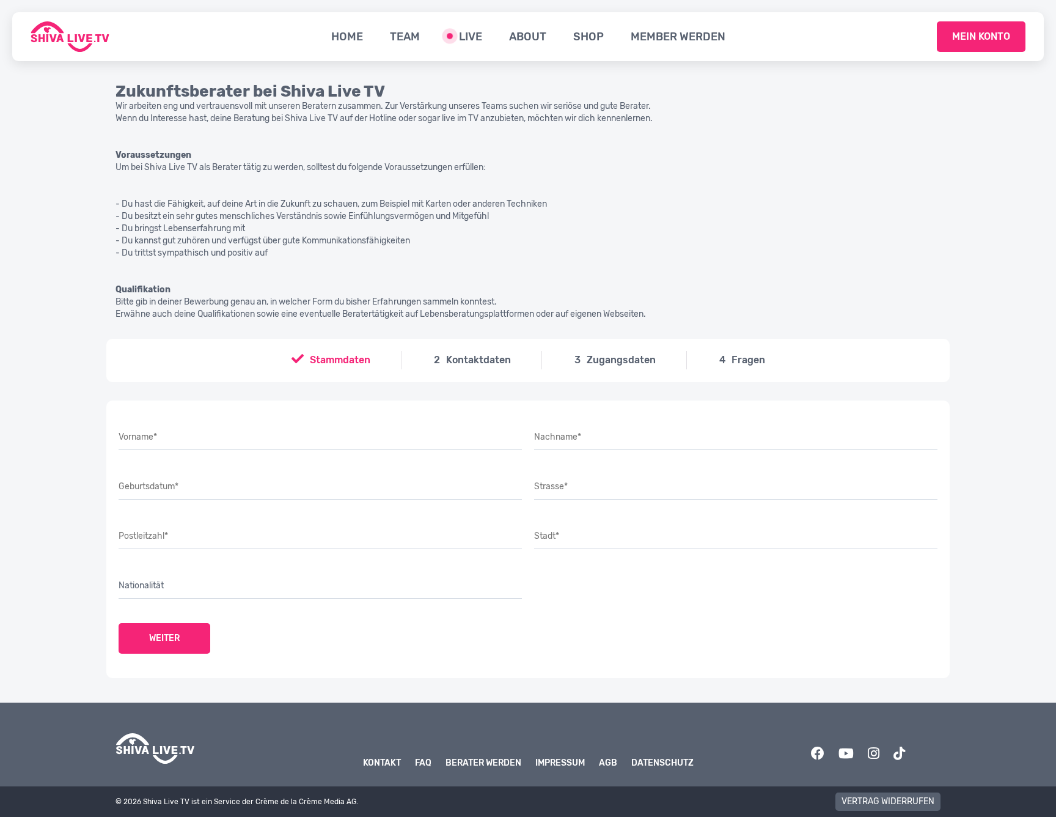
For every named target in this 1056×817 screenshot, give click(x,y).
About (527, 36)
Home (347, 36)
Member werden (678, 36)
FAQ (423, 763)
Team (405, 36)
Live (470, 36)
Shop (588, 36)
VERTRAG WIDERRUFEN (888, 801)
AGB (608, 763)
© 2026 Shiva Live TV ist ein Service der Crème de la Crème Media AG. (237, 801)
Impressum (560, 763)
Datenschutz (662, 763)
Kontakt (382, 763)
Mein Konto (981, 36)
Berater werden (483, 763)
